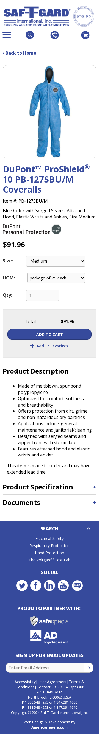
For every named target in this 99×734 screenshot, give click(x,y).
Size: (8, 261)
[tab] (49, 371)
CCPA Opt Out (71, 687)
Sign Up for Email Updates (49, 655)
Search (49, 528)
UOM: (9, 278)
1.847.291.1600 (65, 702)
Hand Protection (49, 552)
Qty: (7, 295)
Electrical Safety (49, 538)
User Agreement (52, 681)
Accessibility (25, 681)
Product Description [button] (36, 371)
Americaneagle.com (49, 727)
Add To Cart (49, 334)
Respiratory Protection (49, 545)
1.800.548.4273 (36, 702)
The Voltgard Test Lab (49, 559)
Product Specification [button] (38, 486)
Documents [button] (21, 502)
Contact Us (46, 687)
